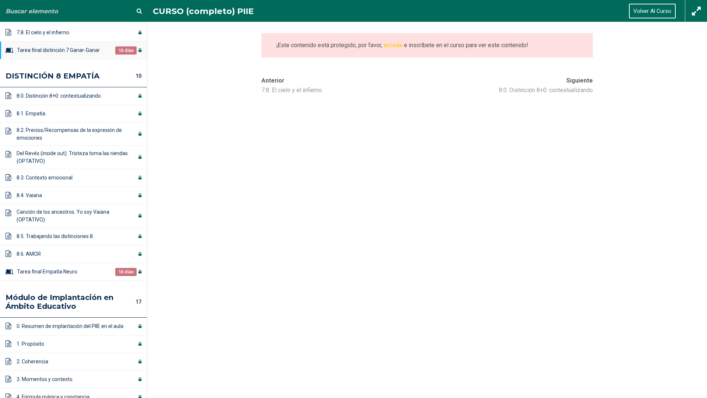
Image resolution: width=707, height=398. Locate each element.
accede (393, 45)
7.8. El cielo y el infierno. (292, 90)
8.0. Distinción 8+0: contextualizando (546, 90)
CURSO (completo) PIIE (203, 11)
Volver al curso (652, 11)
